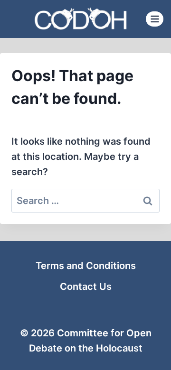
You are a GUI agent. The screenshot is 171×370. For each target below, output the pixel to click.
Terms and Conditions (86, 265)
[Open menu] (154, 18)
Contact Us (86, 286)
